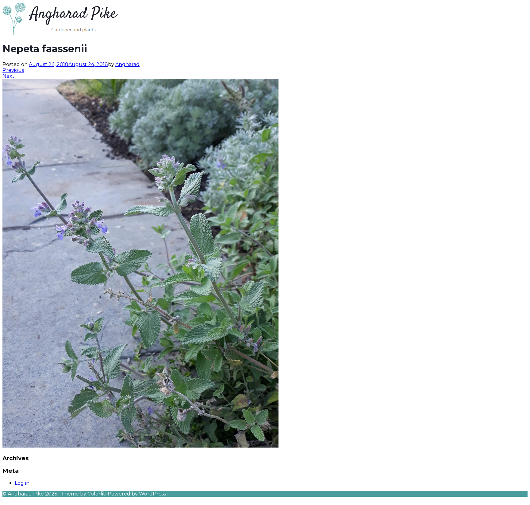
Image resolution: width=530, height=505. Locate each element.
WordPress (152, 494)
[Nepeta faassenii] (140, 446)
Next (8, 76)
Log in (22, 483)
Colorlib (96, 494)
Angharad (127, 64)
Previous (13, 70)
